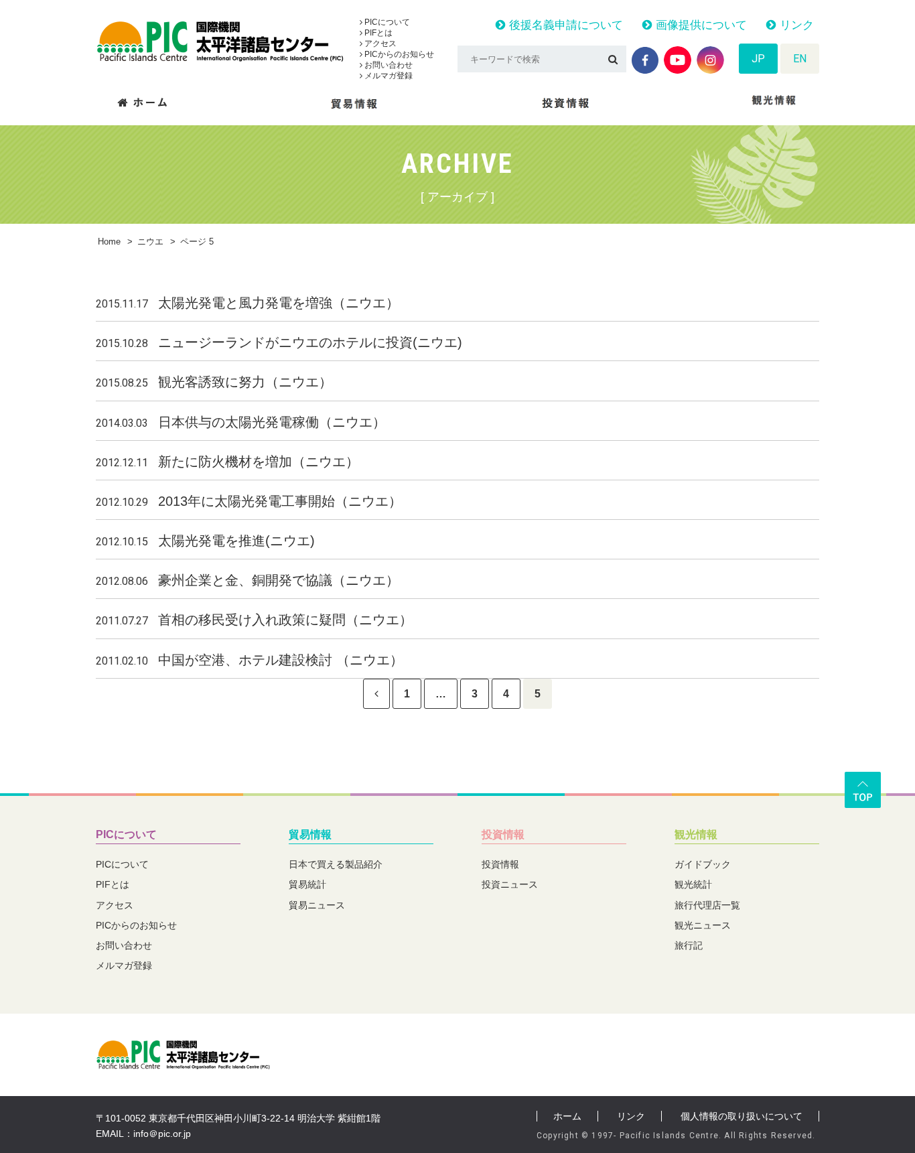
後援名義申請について (564, 25)
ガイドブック (703, 864)
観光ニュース (703, 925)
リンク (795, 25)
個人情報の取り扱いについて (741, 1116)
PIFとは (377, 33)
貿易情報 (310, 834)
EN (799, 58)
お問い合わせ (387, 65)
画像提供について (699, 25)
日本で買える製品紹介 (335, 864)
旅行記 (689, 945)
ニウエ (150, 241)
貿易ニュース (317, 905)
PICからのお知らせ (398, 54)
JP (758, 58)
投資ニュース (510, 884)
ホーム (567, 1116)
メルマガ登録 (387, 75)
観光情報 (696, 834)
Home (109, 241)
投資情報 (503, 834)
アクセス (379, 43)
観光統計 (693, 884)
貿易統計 (307, 884)
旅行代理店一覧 (707, 905)
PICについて (386, 22)
